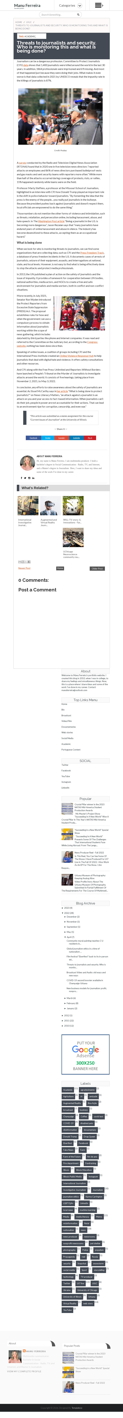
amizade (93, 1096)
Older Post (97, 568)
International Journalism (74, 1183)
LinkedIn (65, 787)
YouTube (66, 776)
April (69, 937)
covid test (98, 1116)
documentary (90, 1130)
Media (66, 1216)
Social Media (67, 738)
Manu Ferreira (27, 5)
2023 (66, 908)
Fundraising (90, 1163)
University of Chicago (87, 1290)
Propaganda (69, 1256)
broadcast (68, 1110)
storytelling (99, 1270)
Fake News (68, 1150)
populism (99, 1250)
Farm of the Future (72, 1156)
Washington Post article (51, 221)
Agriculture (68, 1096)
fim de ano (92, 1156)
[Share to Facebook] (29, 561)
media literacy (82, 1216)
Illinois (66, 1170)
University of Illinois (72, 1296)
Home (18, 22)
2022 (66, 913)
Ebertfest (67, 1143)
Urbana (91, 1296)
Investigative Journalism (74, 1190)
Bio (63, 709)
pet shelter (95, 1243)
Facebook (66, 770)
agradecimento (88, 1090)
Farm (82, 1150)
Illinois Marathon (84, 1170)
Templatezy (77, 1407)
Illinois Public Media (72, 1176)
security (67, 1263)
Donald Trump (70, 1136)
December (72, 916)
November (72, 921)
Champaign (68, 1116)
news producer (70, 1236)
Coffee (84, 1116)
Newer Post (24, 568)
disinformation (70, 1130)
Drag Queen (89, 1136)
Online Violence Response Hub (77, 355)
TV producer (87, 1277)
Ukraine (66, 1290)
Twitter (65, 765)
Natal (86, 1223)
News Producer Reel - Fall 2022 (89, 852)
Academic (30, 36)
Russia (95, 1256)
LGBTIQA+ (68, 1203)
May (69, 932)
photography (69, 1250)
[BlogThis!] (23, 561)
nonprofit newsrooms (73, 1243)
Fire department (70, 1163)
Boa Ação (92, 1103)
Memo (99, 1216)
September (72, 927)
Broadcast (66, 715)
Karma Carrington (94, 1196)
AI (81, 1096)
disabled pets (86, 1123)
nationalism (68, 1230)
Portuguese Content (71, 749)
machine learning (87, 1210)
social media (69, 1270)
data (25, 64)
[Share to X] (26, 561)
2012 (66, 1015)
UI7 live (80, 1283)
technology (68, 1277)
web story (88, 1303)
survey (22, 162)
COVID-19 (68, 1123)
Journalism (98, 1190)
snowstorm (98, 1263)
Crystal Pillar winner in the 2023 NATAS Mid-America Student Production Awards (89, 807)
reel (83, 1256)
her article (62, 391)
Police (85, 1250)
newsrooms (89, 1236)
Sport (84, 1270)
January (70, 1008)
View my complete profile (24, 1371)
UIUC (29, 22)
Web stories (67, 732)
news (83, 1230)
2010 (66, 1025)
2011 (66, 1020)
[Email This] (19, 561)
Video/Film (67, 721)
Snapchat (82, 1263)
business (84, 1110)
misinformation (70, 1223)
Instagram (66, 782)
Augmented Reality (72, 1103)
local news (68, 1210)
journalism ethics (71, 1196)
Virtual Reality (69, 1303)
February (71, 1003)
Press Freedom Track (92, 252)
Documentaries (69, 727)
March (70, 998)
